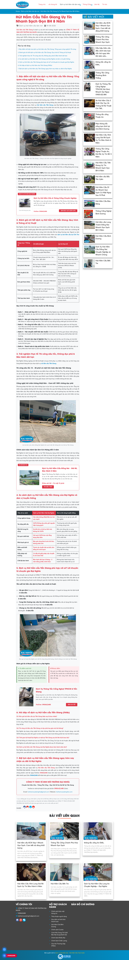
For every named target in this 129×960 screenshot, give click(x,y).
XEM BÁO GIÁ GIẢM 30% (68, 210)
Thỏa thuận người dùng (59, 916)
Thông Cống (87, 4)
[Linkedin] (24, 920)
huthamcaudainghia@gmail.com (38, 792)
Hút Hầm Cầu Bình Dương (103, 237)
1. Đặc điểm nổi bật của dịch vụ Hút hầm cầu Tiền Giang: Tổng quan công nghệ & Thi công (47, 49)
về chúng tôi (52, 4)
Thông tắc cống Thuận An (102, 116)
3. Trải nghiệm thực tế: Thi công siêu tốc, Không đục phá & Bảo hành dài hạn (42, 56)
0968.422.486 (59, 788)
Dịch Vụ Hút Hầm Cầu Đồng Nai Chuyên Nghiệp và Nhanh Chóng (103, 251)
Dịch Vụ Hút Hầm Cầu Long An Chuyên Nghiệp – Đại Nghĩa (97, 885)
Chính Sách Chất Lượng (59, 941)
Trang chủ (42, 4)
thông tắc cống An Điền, (103, 63)
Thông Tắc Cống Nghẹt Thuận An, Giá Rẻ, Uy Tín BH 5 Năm (104, 153)
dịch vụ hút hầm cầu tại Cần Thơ (68, 234)
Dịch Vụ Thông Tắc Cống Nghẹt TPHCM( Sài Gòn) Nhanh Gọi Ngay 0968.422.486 (103, 89)
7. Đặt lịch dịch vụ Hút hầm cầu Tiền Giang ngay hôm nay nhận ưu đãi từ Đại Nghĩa (45, 68)
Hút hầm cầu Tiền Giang (24, 30)
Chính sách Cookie (57, 929)
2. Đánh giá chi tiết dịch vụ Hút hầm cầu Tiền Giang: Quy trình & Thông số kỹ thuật (44, 52)
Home (18, 11)
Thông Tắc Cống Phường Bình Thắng (102, 75)
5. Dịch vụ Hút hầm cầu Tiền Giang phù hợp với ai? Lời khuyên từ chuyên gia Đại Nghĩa (46, 62)
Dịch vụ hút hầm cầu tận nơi (30, 11)
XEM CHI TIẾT (72, 704)
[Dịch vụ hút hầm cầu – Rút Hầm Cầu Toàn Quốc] (22, 4)
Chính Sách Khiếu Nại (58, 938)
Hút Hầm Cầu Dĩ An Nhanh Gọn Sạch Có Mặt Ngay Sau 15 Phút (103, 191)
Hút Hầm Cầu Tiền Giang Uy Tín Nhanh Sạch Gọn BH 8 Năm (103, 167)
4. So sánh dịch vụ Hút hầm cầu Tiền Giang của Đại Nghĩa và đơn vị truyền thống (44, 59)
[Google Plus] (20, 920)
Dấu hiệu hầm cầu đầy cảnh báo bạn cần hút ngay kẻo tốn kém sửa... (103, 52)
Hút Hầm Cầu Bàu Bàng (103, 202)
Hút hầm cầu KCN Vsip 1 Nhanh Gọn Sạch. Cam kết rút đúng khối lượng (103, 27)
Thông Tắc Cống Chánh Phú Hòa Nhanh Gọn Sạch (103, 39)
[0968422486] (4, 955)
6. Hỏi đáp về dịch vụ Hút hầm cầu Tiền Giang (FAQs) (35, 65)
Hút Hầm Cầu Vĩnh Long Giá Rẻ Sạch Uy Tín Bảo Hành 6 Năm (103, 139)
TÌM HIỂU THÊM (48, 486)
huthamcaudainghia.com (64, 792)
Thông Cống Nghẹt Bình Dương (103, 212)
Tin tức (104, 4)
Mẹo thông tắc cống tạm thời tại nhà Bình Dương (103, 126)
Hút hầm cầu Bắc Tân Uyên (103, 178)
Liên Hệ (96, 4)
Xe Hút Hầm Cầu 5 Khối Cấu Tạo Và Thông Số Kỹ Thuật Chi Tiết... (103, 104)
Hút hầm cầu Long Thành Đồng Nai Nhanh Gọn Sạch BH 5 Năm (103, 226)
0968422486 (43, 773)
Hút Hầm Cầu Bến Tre (103, 262)
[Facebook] (17, 920)
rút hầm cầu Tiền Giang (48, 363)
